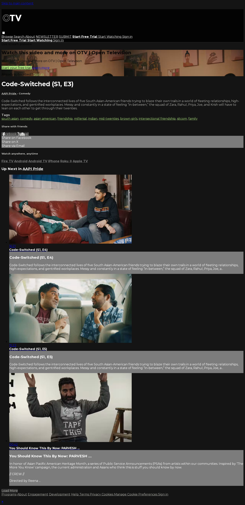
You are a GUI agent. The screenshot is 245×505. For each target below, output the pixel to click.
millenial (80, 118)
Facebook (9, 134)
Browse (8, 36)
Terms (84, 494)
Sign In (58, 40)
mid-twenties (109, 118)
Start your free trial (17, 68)
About (30, 36)
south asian (10, 118)
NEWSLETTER (47, 36)
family (193, 118)
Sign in (127, 36)
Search (19, 36)
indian (92, 118)
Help (75, 494)
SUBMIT (65, 36)
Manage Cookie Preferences (136, 494)
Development (59, 494)
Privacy (96, 494)
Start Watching (110, 36)
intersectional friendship (157, 118)
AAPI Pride (9, 93)
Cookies (108, 494)
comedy (26, 118)
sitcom (182, 118)
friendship (65, 118)
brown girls (128, 118)
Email (24, 134)
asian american (45, 118)
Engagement (38, 494)
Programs (9, 494)
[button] (3, 33)
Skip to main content (17, 3)
